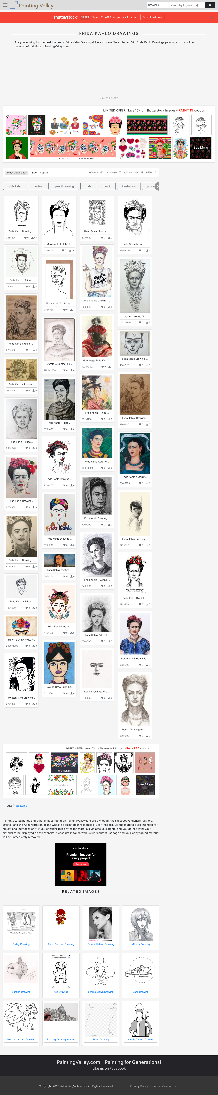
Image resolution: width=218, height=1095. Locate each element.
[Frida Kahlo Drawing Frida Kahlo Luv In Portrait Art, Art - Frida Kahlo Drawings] (21, 212)
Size (34, 172)
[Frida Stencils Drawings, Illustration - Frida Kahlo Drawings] (135, 219)
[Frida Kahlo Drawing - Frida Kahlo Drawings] (59, 457)
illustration (129, 186)
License (155, 1086)
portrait (38, 186)
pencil (107, 186)
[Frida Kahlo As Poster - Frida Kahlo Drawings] (59, 279)
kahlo (23, 805)
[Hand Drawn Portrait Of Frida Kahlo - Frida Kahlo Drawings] (97, 212)
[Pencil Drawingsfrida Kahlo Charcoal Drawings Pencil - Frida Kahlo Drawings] (135, 700)
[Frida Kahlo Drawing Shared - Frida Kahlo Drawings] (97, 271)
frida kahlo (15, 186)
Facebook (118, 1068)
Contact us (169, 1086)
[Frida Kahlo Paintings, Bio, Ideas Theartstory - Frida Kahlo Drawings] (59, 560)
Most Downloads (17, 172)
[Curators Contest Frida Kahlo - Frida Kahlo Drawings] (59, 339)
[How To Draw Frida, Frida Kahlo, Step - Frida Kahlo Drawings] (21, 626)
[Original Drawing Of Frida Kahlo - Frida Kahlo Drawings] (135, 286)
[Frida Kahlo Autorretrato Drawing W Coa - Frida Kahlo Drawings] (135, 453)
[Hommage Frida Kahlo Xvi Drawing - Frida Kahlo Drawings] (97, 336)
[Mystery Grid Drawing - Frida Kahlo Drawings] (21, 674)
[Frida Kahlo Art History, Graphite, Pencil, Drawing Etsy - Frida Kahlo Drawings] (97, 613)
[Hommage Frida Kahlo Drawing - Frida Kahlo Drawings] (135, 634)
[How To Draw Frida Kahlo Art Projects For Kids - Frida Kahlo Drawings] (59, 663)
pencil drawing (64, 186)
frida (88, 186)
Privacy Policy (139, 1086)
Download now (152, 17)
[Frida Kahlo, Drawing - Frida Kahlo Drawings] (135, 394)
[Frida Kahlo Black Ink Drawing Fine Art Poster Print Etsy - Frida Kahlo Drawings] (135, 574)
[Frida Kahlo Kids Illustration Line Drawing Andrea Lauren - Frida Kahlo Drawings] (59, 604)
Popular (44, 172)
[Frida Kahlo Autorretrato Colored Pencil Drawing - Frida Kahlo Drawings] (97, 443)
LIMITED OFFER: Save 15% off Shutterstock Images (139, 110)
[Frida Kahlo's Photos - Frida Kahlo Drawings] (21, 370)
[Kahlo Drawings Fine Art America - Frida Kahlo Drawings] (97, 669)
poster (151, 186)
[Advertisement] (109, 73)
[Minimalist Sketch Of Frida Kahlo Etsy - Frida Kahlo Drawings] (59, 219)
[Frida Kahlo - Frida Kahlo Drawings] (21, 261)
